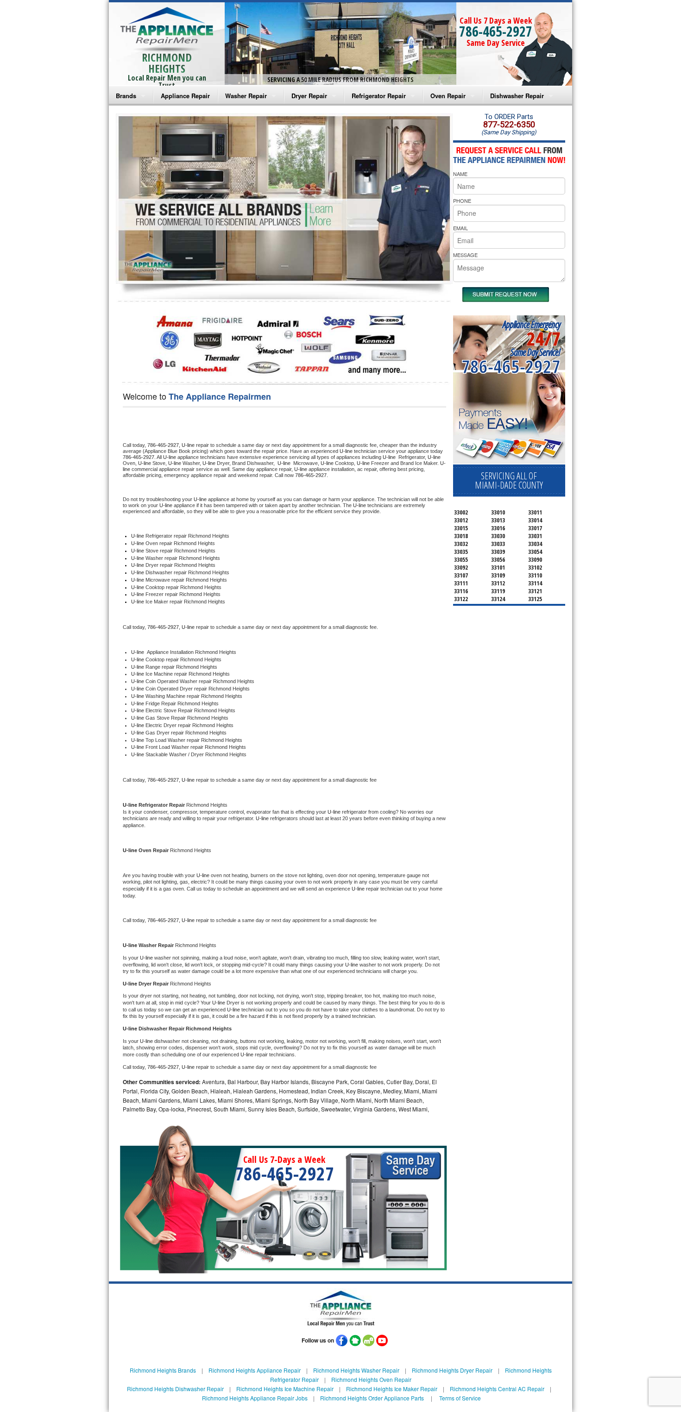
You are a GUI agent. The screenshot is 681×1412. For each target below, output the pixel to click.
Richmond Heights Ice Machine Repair (285, 1389)
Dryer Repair (309, 95)
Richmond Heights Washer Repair (356, 1370)
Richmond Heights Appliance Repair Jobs (255, 1398)
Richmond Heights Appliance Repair (254, 1370)
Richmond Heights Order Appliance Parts (372, 1398)
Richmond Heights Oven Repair (371, 1379)
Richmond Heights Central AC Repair (497, 1389)
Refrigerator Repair (379, 95)
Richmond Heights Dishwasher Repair (175, 1389)
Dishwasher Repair (517, 95)
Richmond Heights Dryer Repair (452, 1370)
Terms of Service (460, 1398)
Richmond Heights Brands (163, 1370)
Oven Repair (448, 95)
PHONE (462, 200)
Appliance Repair (185, 95)
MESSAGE (465, 254)
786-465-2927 (495, 31)
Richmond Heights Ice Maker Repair (391, 1389)
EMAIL (460, 228)
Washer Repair (246, 95)
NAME (460, 173)
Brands (126, 95)
